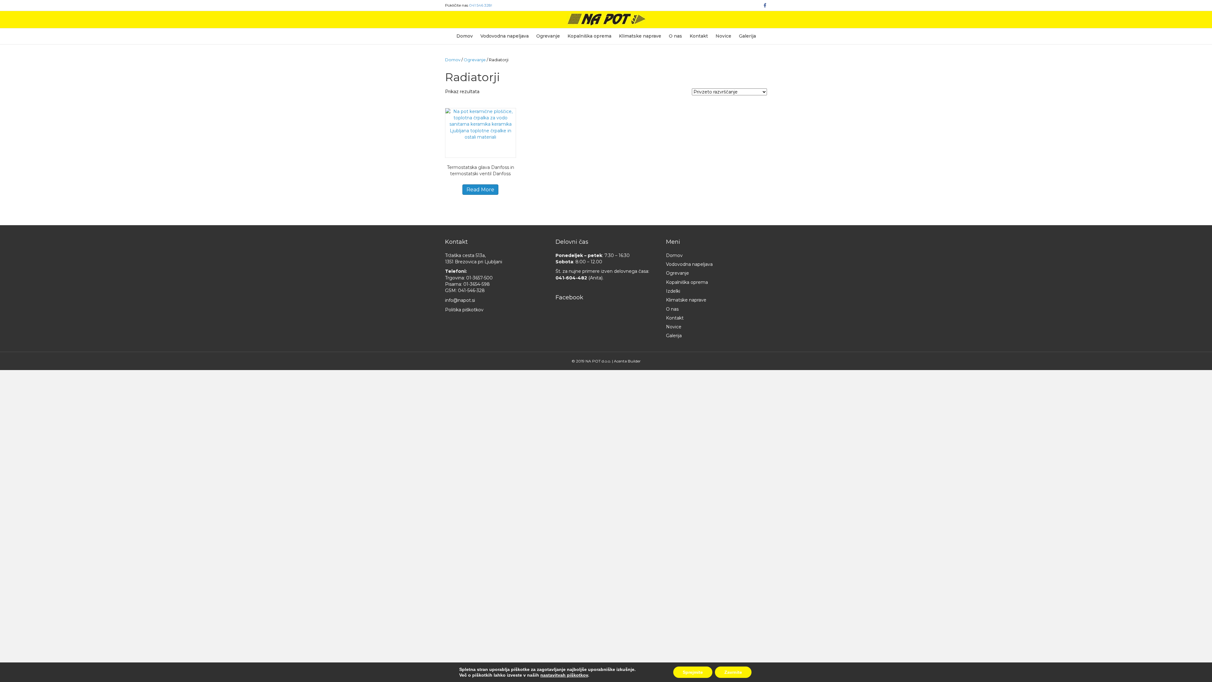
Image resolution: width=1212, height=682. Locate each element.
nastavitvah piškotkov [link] (564, 675)
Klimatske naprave (640, 36)
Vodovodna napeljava (504, 36)
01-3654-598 (476, 284)
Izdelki (673, 291)
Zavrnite (733, 672)
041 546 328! (480, 5)
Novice (723, 36)
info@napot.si (460, 300)
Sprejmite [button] (693, 672)
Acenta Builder (627, 361)
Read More (480, 190)
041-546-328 (471, 290)
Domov (464, 36)
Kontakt (699, 36)
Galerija (747, 36)
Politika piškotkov (464, 310)
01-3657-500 (479, 278)
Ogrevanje (548, 36)
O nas (675, 36)
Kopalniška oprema (589, 36)
